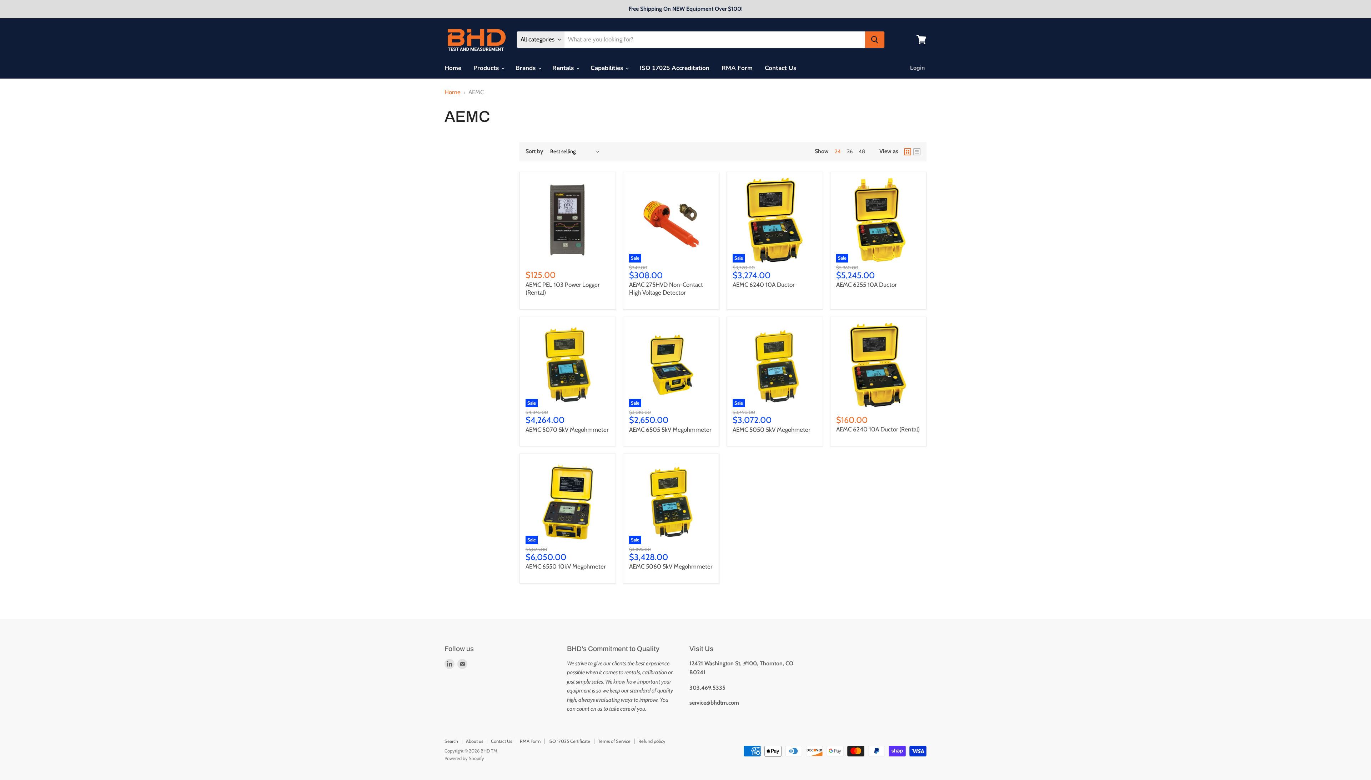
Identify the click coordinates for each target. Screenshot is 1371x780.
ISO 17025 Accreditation (674, 68)
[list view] (916, 151)
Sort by (534, 151)
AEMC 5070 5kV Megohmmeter (567, 429)
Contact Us (780, 68)
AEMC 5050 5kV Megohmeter (771, 429)
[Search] (874, 39)
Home (453, 68)
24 (838, 151)
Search (451, 741)
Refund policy (652, 741)
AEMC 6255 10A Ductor (866, 284)
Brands (526, 68)
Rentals (564, 68)
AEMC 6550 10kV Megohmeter (566, 566)
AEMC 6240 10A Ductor (763, 284)
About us (474, 741)
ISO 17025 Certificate (569, 741)
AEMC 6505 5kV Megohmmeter (670, 429)
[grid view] (907, 151)
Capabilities (608, 68)
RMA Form (737, 68)
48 (862, 151)
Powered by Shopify (464, 758)
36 (850, 151)
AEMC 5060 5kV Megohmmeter (670, 566)
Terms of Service (614, 741)
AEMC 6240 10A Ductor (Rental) (878, 429)
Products (487, 68)
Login (917, 68)
